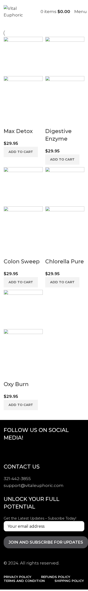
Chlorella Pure (64, 261)
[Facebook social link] (8, 452)
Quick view (10, 121)
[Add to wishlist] (23, 121)
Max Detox (18, 131)
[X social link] (21, 452)
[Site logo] (13, 11)
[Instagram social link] (33, 452)
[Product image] (23, 95)
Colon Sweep (22, 261)
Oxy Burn (16, 384)
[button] (21, 152)
